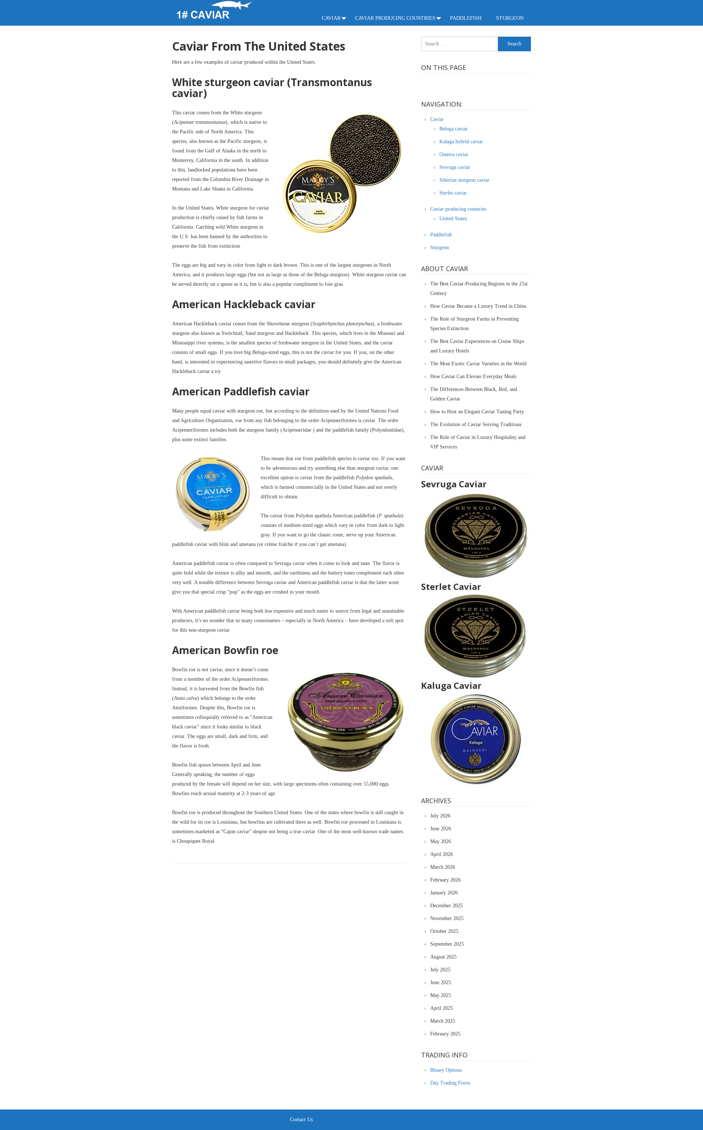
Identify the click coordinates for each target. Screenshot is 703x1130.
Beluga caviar (453, 129)
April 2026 (441, 854)
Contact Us (301, 1120)
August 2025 (443, 957)
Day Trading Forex (450, 1083)
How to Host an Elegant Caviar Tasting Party (477, 411)
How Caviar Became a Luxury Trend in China (478, 306)
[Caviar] (214, 10)
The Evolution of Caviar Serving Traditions (475, 424)
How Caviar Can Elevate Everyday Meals (473, 376)
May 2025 (440, 995)
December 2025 (446, 905)
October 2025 (444, 931)
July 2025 (440, 969)
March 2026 (442, 867)
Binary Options (446, 1070)
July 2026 (440, 816)
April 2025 (441, 1008)
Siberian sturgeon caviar (464, 180)
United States (453, 218)
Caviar (331, 18)
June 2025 (440, 982)
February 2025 (445, 1034)
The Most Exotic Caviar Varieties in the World (478, 363)
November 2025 (447, 918)
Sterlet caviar (453, 193)
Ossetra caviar (453, 154)
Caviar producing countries (395, 18)
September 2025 (447, 944)
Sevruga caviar (454, 167)
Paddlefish (465, 18)
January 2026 (444, 892)
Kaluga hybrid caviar (461, 141)
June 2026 (440, 828)
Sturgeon (510, 18)
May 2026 (440, 841)
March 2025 (442, 1021)
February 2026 (445, 880)
